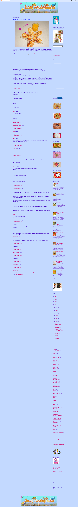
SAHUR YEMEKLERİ (57, 410)
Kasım (57, 309)
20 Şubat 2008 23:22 (17, 108)
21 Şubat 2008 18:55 (17, 177)
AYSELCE (55, 353)
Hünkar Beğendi (56, 386)
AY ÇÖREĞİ (57, 333)
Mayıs (56, 318)
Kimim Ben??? (21, 15)
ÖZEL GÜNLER (56, 403)
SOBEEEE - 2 (57, 336)
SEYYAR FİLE (55, 414)
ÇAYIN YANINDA (44, 87)
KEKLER (54, 390)
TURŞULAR (55, 426)
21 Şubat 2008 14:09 (17, 145)
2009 (55, 304)
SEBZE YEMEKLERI (57, 412)
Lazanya (54, 396)
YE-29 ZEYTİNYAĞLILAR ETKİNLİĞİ (31, 15)
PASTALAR (55, 404)
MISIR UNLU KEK (58, 326)
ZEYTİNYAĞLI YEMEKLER (58, 432)
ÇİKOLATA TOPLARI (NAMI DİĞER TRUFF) (60, 223)
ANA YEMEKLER (56, 350)
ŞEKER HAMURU (56, 421)
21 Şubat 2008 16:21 (17, 163)
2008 (55, 306)
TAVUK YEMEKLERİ (57, 425)
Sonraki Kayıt (15, 272)
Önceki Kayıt (49, 272)
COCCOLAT (55, 468)
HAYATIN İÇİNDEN (56, 382)
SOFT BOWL (55, 417)
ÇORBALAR (55, 361)
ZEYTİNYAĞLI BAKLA (60, 202)
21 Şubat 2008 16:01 (17, 155)
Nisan (56, 320)
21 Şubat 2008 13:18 (17, 135)
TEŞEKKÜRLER (58, 327)
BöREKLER (55, 354)
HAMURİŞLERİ (56, 379)
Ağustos (57, 313)
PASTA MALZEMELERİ (57, 471)
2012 (55, 299)
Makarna (54, 397)
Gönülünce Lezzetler (16, 173)
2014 (55, 296)
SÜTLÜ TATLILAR (56, 419)
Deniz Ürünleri (55, 363)
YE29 (54, 429)
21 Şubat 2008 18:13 (17, 171)
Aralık (57, 307)
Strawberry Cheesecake (57, 418)
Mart (56, 321)
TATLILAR (55, 423)
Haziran (57, 316)
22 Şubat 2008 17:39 (17, 255)
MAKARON (55, 399)
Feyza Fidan (15, 166)
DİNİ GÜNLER (56, 364)
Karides (54, 389)
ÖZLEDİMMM (57, 340)
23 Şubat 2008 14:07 (17, 267)
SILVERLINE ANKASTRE (57, 415)
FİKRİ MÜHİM (56, 374)
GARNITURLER (56, 375)
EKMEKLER (49, 87)
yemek (14, 131)
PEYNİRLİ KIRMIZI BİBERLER (59, 233)
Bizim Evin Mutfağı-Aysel (17, 188)
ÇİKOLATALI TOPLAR (57, 358)
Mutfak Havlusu (15, 214)
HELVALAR (55, 385)
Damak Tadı (15, 148)
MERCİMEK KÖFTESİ (60, 270)
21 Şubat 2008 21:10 (17, 221)
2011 (55, 301)
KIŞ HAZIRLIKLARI (56, 393)
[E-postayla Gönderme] (37, 87)
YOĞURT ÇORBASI (56, 430)
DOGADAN (55, 365)
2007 (55, 343)
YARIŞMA (55, 428)
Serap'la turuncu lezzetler (17, 125)
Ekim (56, 310)
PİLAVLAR (55, 406)
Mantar (54, 400)
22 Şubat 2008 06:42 (17, 236)
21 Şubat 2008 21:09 (17, 211)
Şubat (56, 323)
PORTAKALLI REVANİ (59, 324)
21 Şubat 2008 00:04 (17, 128)
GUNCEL (55, 376)
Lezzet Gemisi (15, 239)
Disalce (14, 138)
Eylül (56, 312)
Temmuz (57, 315)
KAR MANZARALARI (59, 332)
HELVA (54, 383)
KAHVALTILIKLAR (21, 88)
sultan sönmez (15, 264)
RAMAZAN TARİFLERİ (57, 407)
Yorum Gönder (15, 270)
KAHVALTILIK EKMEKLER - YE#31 (21, 19)
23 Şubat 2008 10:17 (17, 261)
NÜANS (54, 470)
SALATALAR (55, 411)
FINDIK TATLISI (59, 193)
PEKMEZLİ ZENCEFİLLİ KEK (60, 243)
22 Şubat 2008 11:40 (17, 243)
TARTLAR (55, 422)
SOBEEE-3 (57, 335)
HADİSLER (55, 378)
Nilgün (14, 111)
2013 (55, 298)
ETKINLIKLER (15, 88)
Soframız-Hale (36, 53)
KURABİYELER (56, 394)
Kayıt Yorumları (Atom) (19, 274)
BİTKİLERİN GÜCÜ (56, 467)
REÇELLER (55, 408)
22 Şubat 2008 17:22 (17, 249)
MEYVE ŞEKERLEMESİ (57, 401)
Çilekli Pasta (55, 360)
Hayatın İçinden (56, 381)
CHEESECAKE (56, 356)
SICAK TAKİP (41, 15)
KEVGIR (54, 392)
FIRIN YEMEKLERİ (56, 372)
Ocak (56, 341)
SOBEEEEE (57, 338)
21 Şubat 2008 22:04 (17, 228)
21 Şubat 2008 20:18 (17, 185)
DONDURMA (55, 367)
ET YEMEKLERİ (56, 370)
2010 (55, 302)
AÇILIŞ (54, 349)
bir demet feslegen (16, 158)
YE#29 (57, 183)
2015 (55, 295)
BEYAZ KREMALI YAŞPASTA (59, 262)
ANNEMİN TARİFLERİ (57, 352)
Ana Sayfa (15, 15)
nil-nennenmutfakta (16, 252)
